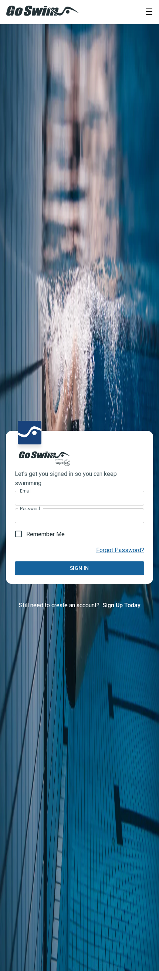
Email (25, 491)
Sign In (79, 568)
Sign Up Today (121, 605)
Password (30, 508)
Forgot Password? (120, 550)
